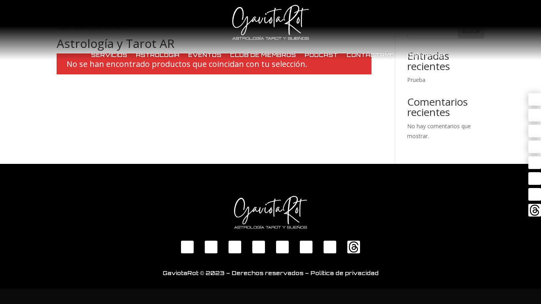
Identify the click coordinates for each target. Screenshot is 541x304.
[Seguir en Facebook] (534, 99)
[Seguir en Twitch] (534, 178)
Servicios (109, 54)
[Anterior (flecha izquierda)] (14, 152)
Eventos (204, 54)
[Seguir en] (534, 194)
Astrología (157, 54)
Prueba (416, 80)
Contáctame (370, 54)
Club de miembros (263, 54)
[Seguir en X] (534, 115)
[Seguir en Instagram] (534, 147)
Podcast (321, 54)
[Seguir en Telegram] (534, 162)
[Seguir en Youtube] (534, 131)
